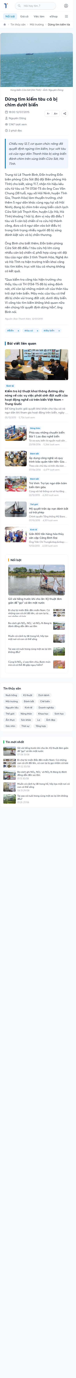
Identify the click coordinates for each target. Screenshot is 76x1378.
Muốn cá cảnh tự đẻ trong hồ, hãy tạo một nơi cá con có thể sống (28, 638)
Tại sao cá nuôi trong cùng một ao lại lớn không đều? (29, 650)
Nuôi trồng (11, 695)
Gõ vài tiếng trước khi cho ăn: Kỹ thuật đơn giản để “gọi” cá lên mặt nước (42, 750)
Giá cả (24, 16)
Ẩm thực (10, 719)
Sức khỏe (26, 719)
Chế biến (45, 701)
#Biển (10, 330)
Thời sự (25, 726)
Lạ (38, 719)
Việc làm (39, 16)
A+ (55, 113)
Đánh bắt (29, 701)
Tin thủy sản (18, 24)
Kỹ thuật (27, 695)
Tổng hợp (41, 726)
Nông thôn (26, 713)
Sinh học (59, 713)
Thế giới (10, 713)
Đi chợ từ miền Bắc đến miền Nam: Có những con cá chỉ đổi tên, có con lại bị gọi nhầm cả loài (29, 613)
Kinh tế (28, 707)
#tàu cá (29, 330)
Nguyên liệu (12, 707)
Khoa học (43, 713)
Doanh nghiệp (46, 707)
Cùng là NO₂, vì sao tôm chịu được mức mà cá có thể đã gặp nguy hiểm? (29, 663)
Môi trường (37, 24)
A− (48, 113)
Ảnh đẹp (50, 719)
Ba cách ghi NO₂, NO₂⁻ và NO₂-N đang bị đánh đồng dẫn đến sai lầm (30, 625)
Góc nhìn (10, 726)
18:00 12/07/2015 (19, 112)
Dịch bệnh (43, 695)
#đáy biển (49, 330)
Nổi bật (10, 16)
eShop (54, 16)
